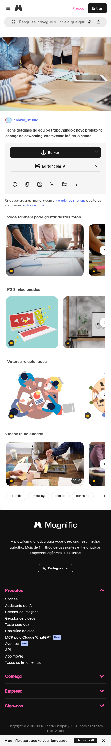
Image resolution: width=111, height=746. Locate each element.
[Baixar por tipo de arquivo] (96, 152)
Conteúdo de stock (21, 630)
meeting (39, 496)
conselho (82, 496)
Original (33, 44)
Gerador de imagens (21, 612)
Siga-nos (14, 705)
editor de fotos (33, 205)
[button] (55, 568)
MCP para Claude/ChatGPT (32, 637)
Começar (14, 676)
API (8, 649)
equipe (60, 496)
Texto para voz (17, 624)
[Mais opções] (77, 184)
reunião (16, 496)
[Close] (103, 740)
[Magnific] (55, 526)
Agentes (16, 643)
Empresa (13, 691)
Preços (78, 8)
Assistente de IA (18, 605)
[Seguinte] (104, 250)
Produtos (14, 590)
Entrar (97, 8)
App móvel (14, 656)
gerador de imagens (70, 200)
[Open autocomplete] (11, 22)
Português (55, 568)
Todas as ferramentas (23, 662)
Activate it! (86, 740)
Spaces (11, 599)
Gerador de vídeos (20, 618)
